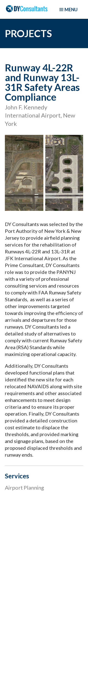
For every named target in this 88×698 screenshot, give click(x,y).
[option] (44, 173)
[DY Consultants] (26, 10)
